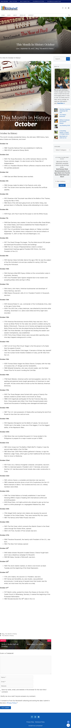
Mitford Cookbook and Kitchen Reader (65, 121)
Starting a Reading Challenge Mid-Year (65, 111)
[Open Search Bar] (69, 15)
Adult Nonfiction (25, 1)
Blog (8, 15)
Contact (31, 15)
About (15, 15)
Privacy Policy (30, 722)
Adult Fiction (13, 1)
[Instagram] (65, 8)
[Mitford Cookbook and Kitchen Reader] (56, 121)
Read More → (61, 103)
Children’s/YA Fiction (38, 1)
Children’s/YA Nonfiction (54, 1)
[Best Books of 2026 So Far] (56, 138)
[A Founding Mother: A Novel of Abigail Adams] (56, 132)
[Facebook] (63, 8)
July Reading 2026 (65, 125)
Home (3, 15)
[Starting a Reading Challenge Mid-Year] (56, 111)
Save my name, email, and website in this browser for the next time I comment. (24, 691)
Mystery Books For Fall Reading (9, 645)
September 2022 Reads (35, 644)
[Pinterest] (68, 8)
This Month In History (11, 634)
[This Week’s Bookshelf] (56, 116)
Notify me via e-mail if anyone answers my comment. (18, 696)
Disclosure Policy (40, 722)
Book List (23, 15)
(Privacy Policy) (12, 703)
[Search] (68, 59)
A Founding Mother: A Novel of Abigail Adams (64, 132)
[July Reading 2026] (56, 127)
